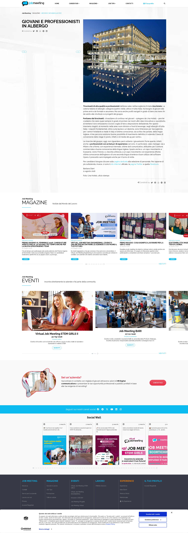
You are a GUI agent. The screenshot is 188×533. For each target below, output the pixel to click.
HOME (57, 3)
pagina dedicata (120, 162)
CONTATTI (129, 3)
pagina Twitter (136, 164)
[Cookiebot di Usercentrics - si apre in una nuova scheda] (26, 529)
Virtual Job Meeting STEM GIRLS (79, 487)
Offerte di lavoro (100, 486)
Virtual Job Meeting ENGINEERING (77, 493)
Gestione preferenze (152, 519)
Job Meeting (26, 13)
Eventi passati (75, 509)
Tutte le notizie (51, 497)
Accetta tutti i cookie (153, 514)
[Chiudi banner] (171, 512)
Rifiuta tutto (153, 525)
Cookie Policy (110, 524)
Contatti (24, 489)
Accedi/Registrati (28, 505)
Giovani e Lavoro (52, 486)
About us (25, 486)
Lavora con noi (27, 497)
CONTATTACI (158, 383)
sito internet (116, 164)
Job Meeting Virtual (77, 505)
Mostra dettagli (44, 529)
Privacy (24, 501)
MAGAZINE (93, 3)
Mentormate (124, 497)
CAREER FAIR (73, 3)
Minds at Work (124, 493)
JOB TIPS (111, 3)
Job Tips (49, 489)
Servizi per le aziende (29, 493)
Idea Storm (123, 489)
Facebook (154, 164)
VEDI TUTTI (162, 264)
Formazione (50, 493)
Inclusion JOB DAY (77, 498)
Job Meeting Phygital (78, 501)
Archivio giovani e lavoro (51, 13)
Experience (123, 486)
